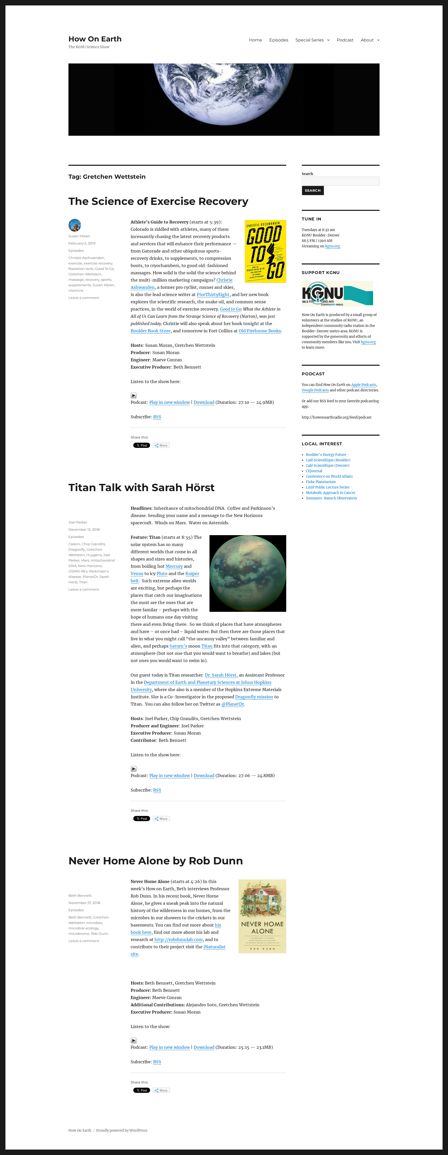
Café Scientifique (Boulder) (328, 460)
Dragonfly (76, 549)
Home (255, 40)
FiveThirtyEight (213, 294)
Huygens (94, 555)
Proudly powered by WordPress (122, 1130)
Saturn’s (178, 646)
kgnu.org (332, 246)
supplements (79, 285)
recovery (92, 279)
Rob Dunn (99, 933)
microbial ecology (83, 928)
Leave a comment (83, 298)
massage (76, 279)
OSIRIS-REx (78, 571)
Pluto (162, 573)
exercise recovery (98, 263)
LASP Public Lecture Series (327, 487)
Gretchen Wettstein (84, 274)
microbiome (78, 933)
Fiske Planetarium (321, 482)
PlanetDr (90, 577)
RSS (157, 416)
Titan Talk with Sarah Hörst (141, 487)
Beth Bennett (80, 895)
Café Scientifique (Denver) (327, 465)
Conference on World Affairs (329, 476)
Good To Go (104, 269)
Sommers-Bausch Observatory (331, 498)
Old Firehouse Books (260, 330)
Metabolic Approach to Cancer (330, 493)
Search (307, 174)
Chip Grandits (93, 544)
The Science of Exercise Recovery (158, 201)
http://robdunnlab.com (179, 939)
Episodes (278, 40)
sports (106, 279)
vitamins (75, 290)
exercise (75, 263)
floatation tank (80, 269)
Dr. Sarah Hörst (220, 675)
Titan (207, 646)
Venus (137, 573)
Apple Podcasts (363, 385)
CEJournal (314, 471)
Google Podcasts (315, 390)
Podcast (345, 40)
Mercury (174, 566)
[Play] (208, 395)
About (367, 40)
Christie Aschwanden (86, 258)
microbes (94, 923)
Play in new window (169, 402)
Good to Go (230, 309)
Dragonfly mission (254, 696)
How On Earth (95, 38)
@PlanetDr (232, 704)
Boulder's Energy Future (326, 455)
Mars (85, 560)
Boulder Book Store (151, 330)
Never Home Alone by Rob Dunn (155, 860)
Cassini (74, 544)
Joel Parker (77, 522)
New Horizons (90, 566)
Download (204, 402)
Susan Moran (79, 236)
